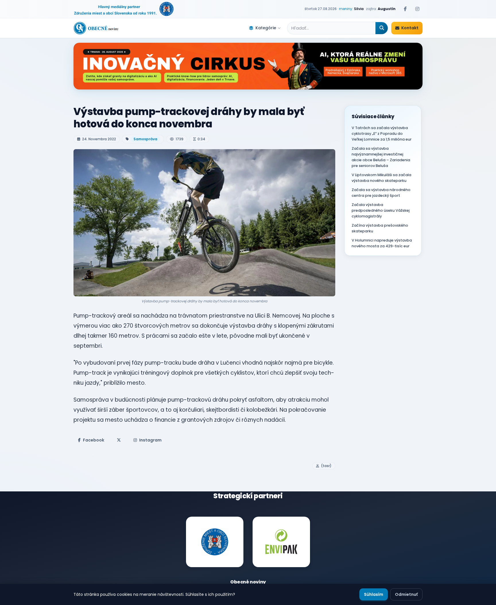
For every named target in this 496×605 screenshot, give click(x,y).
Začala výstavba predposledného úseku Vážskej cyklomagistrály (381, 210)
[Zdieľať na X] (118, 440)
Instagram (150, 440)
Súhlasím (373, 594)
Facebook (93, 440)
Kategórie (265, 28)
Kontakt (409, 28)
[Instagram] (417, 9)
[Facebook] (405, 9)
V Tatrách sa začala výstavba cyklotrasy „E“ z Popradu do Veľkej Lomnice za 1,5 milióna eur (382, 133)
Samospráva (145, 139)
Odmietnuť (406, 594)
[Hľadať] (381, 28)
